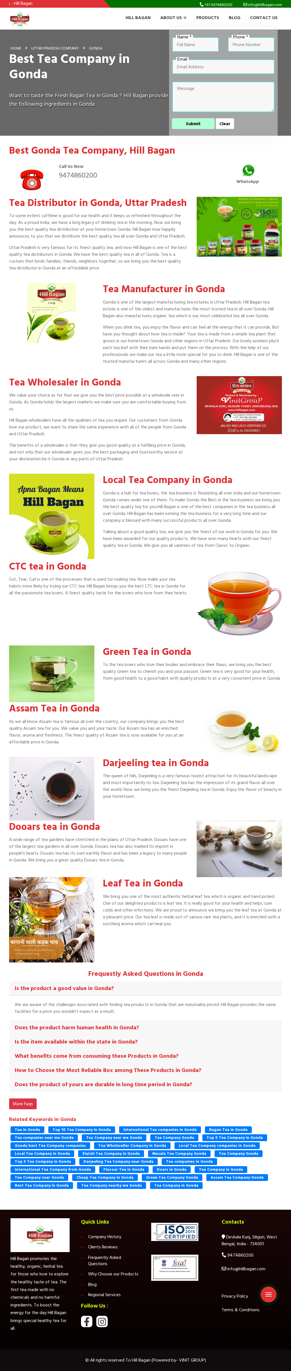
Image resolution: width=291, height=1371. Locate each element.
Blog (234, 17)
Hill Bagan (138, 17)
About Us (171, 17)
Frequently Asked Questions (104, 1260)
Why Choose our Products (113, 1274)
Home (16, 48)
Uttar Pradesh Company (55, 48)
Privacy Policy (235, 1296)
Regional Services (104, 1294)
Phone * (240, 37)
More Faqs (23, 1104)
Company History (104, 1236)
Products (207, 17)
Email (182, 59)
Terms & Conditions (240, 1310)
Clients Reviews (103, 1247)
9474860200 (78, 175)
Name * (184, 37)
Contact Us (264, 17)
